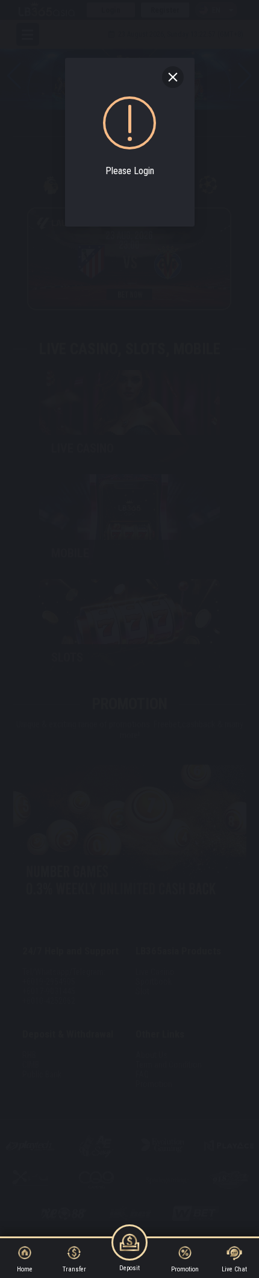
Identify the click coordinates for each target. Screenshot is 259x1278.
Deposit (129, 1268)
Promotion (185, 1269)
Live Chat (234, 1269)
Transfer (74, 1269)
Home (25, 1269)
